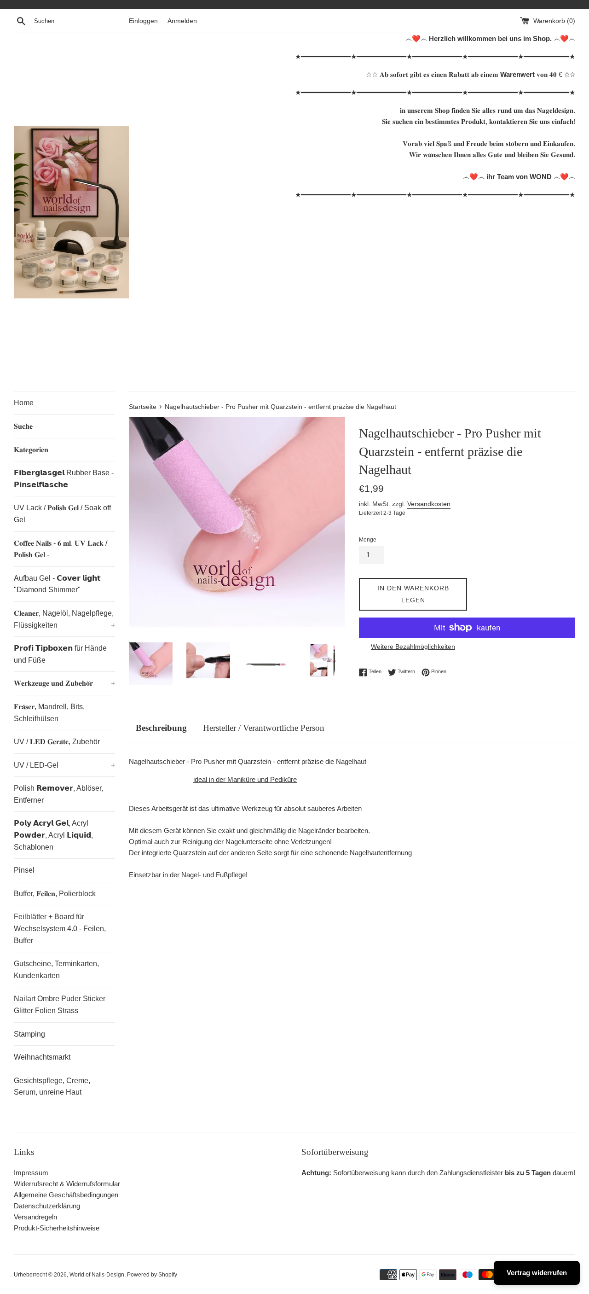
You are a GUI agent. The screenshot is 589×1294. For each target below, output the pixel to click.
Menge (367, 539)
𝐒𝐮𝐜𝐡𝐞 (23, 426)
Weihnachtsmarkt (42, 1057)
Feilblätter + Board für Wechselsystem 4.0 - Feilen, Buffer (60, 928)
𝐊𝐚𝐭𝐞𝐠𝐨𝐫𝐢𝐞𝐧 (31, 450)
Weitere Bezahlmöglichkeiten (413, 646)
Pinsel (24, 870)
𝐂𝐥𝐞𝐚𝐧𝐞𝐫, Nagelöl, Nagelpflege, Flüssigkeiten (64, 619)
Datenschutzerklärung (47, 1206)
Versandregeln (35, 1217)
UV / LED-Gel (64, 765)
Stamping (29, 1034)
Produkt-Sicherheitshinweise (56, 1228)
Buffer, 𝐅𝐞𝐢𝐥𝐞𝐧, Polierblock (55, 894)
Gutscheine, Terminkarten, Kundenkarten (56, 969)
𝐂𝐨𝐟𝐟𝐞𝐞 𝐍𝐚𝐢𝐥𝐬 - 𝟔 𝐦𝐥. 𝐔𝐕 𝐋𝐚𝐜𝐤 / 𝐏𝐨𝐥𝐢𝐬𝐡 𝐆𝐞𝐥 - (60, 549)
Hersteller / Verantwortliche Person (263, 728)
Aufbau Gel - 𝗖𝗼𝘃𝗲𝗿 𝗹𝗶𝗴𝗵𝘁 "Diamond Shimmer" (57, 584)
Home (24, 403)
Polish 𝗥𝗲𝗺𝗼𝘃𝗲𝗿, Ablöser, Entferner (58, 794)
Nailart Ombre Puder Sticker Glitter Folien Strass (59, 1004)
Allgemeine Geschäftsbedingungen (66, 1195)
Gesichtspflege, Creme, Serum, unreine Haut (52, 1086)
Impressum (31, 1173)
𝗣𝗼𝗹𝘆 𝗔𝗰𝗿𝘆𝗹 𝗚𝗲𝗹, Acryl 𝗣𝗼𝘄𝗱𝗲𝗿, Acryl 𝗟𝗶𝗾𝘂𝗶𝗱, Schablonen (53, 835)
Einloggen (143, 20)
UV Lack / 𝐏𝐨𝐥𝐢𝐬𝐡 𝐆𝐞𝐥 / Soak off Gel (62, 514)
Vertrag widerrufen (537, 1273)
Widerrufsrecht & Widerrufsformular (67, 1184)
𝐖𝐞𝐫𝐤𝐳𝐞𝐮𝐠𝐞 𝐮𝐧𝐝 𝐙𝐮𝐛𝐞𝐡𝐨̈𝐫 (64, 683)
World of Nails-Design (96, 1274)
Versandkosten (428, 503)
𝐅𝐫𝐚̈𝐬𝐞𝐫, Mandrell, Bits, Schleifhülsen (49, 713)
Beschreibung (161, 728)
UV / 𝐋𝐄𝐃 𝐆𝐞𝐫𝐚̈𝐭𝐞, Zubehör (57, 742)
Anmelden (182, 20)
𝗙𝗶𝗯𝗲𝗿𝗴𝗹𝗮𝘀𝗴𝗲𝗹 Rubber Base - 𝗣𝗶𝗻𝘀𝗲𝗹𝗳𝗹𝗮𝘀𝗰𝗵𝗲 (64, 479)
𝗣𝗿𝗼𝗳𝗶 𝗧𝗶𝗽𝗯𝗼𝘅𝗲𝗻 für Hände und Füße (60, 654)
